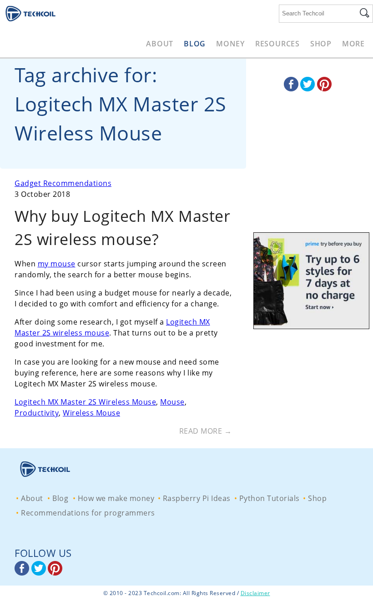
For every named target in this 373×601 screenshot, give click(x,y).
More (353, 44)
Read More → (205, 431)
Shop (321, 44)
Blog (195, 44)
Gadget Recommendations (63, 183)
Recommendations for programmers (88, 513)
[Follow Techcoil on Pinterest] (324, 89)
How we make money (116, 498)
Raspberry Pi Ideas (197, 498)
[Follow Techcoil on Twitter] (308, 89)
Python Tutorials (269, 498)
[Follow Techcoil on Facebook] (292, 89)
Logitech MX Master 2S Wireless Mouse (85, 402)
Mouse (172, 402)
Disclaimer (255, 593)
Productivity (37, 413)
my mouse (57, 264)
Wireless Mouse (91, 413)
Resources (277, 44)
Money (230, 44)
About (159, 44)
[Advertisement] (309, 173)
